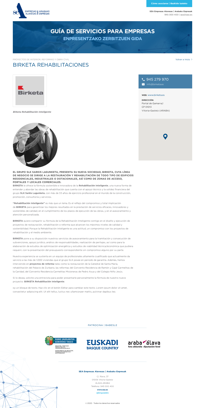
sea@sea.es (186, 14)
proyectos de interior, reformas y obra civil (41, 59)
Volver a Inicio (183, 59)
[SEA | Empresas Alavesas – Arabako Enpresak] (31, 10)
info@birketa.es (155, 84)
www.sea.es (102, 390)
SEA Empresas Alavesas (171, 11)
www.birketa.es (156, 95)
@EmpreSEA (102, 393)
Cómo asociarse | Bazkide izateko (169, 3)
